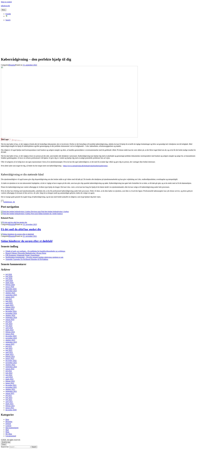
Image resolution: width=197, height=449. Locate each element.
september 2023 (11, 342)
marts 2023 (9, 354)
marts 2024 (9, 330)
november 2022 (11, 363)
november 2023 (11, 338)
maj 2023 (8, 350)
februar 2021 (10, 406)
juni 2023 (8, 348)
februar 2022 (10, 381)
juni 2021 (8, 397)
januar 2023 (9, 358)
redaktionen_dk (9, 202)
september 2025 (11, 295)
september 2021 (11, 391)
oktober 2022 (10, 365)
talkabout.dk (5, 6)
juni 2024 (8, 324)
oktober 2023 (10, 340)
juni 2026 (8, 276)
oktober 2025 (10, 293)
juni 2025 (8, 301)
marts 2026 (9, 283)
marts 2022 (9, 379)
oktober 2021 (10, 389)
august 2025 (9, 297)
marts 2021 (9, 404)
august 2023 (9, 344)
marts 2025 (9, 305)
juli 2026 (8, 274)
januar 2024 (9, 334)
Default (8, 424)
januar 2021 (9, 408)
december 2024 (11, 311)
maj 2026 (8, 278)
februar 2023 (10, 356)
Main (7, 432)
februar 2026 (10, 285)
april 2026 (9, 281)
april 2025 (9, 303)
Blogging (12, 65)
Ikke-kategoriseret (11, 428)
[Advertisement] (98, 39)
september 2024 (11, 317)
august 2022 (9, 369)
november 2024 (11, 313)
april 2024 (9, 328)
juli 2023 (8, 346)
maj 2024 (8, 326)
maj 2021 (8, 400)
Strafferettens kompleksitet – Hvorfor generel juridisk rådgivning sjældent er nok (34, 257)
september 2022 (11, 367)
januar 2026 (9, 287)
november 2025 (11, 291)
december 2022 (11, 361)
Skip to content (6, 2)
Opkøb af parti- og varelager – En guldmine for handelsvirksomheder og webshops (35, 251)
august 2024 (9, 320)
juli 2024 (8, 322)
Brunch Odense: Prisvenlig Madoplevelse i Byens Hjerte (25, 253)
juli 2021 (8, 395)
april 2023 (9, 352)
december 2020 (11, 410)
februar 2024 (10, 332)
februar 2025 (10, 307)
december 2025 (11, 289)
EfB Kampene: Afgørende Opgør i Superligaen (22, 255)
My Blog (8, 434)
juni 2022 (8, 373)
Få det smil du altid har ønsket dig (21, 229)
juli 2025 (8, 299)
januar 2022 (9, 383)
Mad (7, 430)
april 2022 (9, 377)
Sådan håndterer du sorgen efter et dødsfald (26, 241)
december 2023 (11, 336)
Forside (8, 14)
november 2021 (11, 387)
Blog (7, 419)
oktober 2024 (10, 315)
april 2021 (9, 402)
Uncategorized (10, 436)
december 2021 (11, 385)
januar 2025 (9, 309)
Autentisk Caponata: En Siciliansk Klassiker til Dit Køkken (26, 259)
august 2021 (9, 393)
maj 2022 (8, 375)
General (8, 426)
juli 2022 (8, 371)
